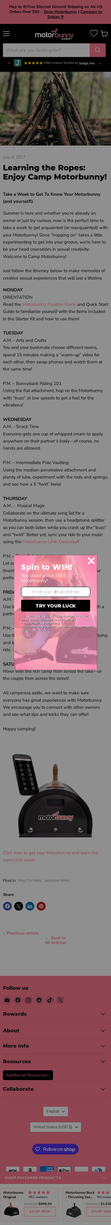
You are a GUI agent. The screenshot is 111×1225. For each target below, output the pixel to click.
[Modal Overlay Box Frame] (55, 612)
